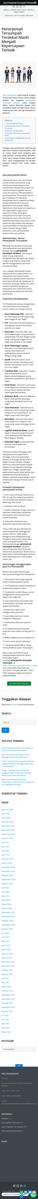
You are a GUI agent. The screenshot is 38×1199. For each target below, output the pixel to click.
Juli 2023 (5, 933)
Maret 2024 (6, 904)
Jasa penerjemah (9, 95)
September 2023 (8, 925)
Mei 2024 (5, 896)
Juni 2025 (6, 846)
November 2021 (8, 999)
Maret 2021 (6, 1032)
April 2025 (6, 855)
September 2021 (8, 1007)
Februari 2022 (8, 991)
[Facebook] (14, 6)
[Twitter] (17, 6)
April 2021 (6, 1028)
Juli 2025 (5, 842)
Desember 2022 (8, 962)
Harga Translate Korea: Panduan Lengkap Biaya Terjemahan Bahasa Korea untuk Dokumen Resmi (16, 773)
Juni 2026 (6, 813)
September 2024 (8, 879)
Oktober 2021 (7, 1003)
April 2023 (6, 945)
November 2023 (8, 916)
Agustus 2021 (7, 1011)
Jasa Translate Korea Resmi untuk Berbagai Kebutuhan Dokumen (16, 755)
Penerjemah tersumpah (11, 1131)
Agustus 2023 (7, 929)
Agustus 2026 (7, 809)
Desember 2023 (8, 912)
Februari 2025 (8, 859)
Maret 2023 (6, 949)
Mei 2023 (5, 941)
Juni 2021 (6, 1019)
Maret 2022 (6, 986)
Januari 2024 (7, 908)
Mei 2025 (5, 850)
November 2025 (8, 830)
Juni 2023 (6, 937)
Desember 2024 (8, 867)
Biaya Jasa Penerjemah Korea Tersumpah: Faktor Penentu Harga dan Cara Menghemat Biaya (18, 782)
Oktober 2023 (7, 920)
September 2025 (8, 834)
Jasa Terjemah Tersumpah (12, 1127)
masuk (14, 704)
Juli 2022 (5, 978)
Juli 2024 (5, 888)
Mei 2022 (5, 982)
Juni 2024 (6, 892)
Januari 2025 (7, 863)
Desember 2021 (8, 995)
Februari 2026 (8, 822)
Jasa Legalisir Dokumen (11, 1122)
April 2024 (6, 900)
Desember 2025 (8, 826)
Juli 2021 (5, 1015)
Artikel (4, 1118)
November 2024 (8, 871)
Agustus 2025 (7, 838)
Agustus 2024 (7, 883)
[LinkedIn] (21, 6)
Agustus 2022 (7, 974)
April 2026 (6, 817)
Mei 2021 (5, 1023)
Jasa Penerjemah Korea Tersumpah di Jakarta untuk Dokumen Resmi (17, 749)
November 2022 (8, 966)
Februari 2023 (8, 953)
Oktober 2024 (7, 875)
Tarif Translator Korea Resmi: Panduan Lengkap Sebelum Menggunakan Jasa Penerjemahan (18, 763)
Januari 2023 (7, 957)
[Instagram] (24, 6)
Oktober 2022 (7, 970)
